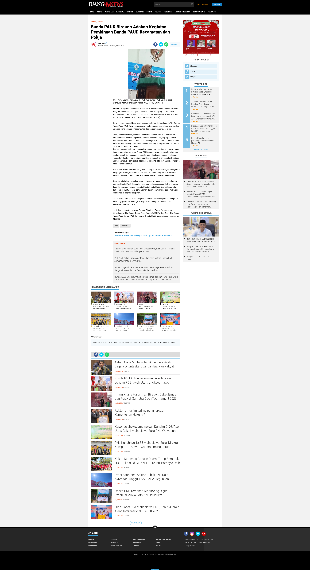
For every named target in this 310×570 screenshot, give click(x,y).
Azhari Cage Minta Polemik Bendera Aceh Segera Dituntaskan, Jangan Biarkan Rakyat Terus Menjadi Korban (144, 366)
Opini (158, 542)
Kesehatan (168, 12)
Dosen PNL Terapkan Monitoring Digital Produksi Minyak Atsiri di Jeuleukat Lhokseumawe (141, 495)
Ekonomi (130, 12)
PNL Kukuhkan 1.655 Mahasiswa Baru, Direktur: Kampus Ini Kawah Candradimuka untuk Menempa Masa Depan (147, 447)
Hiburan (114, 539)
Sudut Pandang (199, 12)
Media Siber (208, 539)
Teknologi (212, 12)
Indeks (99, 12)
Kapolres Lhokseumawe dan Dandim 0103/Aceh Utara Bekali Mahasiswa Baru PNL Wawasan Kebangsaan (147, 431)
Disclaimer (188, 542)
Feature (158, 12)
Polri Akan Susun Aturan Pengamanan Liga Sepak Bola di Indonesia (143, 235)
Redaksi (200, 539)
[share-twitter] (161, 44)
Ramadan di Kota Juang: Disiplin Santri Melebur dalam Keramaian (200, 240)
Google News (190, 546)
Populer (217, 4)
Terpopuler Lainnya (201, 150)
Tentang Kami (190, 539)
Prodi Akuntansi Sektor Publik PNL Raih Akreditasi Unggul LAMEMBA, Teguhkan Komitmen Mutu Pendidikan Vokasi (142, 479)
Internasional (139, 539)
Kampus (193, 77)
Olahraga (140, 12)
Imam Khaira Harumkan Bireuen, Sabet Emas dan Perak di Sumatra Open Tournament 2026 (146, 396)
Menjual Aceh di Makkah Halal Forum (199, 257)
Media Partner (204, 542)
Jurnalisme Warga (182, 12)
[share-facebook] (155, 44)
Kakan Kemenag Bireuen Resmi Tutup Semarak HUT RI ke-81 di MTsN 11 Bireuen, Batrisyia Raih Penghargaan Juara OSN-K (147, 463)
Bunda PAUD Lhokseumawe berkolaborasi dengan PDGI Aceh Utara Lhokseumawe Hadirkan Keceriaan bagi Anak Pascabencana (145, 382)
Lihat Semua (135, 523)
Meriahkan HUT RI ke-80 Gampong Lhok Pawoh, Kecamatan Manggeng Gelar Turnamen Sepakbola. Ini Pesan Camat (201, 204)
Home (92, 12)
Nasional (120, 12)
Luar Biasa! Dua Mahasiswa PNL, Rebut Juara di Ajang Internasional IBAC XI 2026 (147, 509)
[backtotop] (155, 528)
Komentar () (175, 44)
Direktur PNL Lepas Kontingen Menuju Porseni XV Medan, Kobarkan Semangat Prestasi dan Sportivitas (200, 194)
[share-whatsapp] (166, 44)
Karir (196, 542)
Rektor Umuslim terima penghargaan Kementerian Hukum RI (140, 412)
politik (149, 12)
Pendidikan (109, 12)
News (116, 226)
